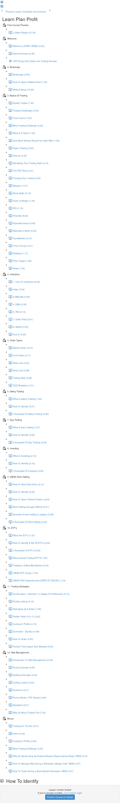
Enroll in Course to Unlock (60, 797)
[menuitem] (2, 7)
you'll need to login (72, 792)
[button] (2, 2)
